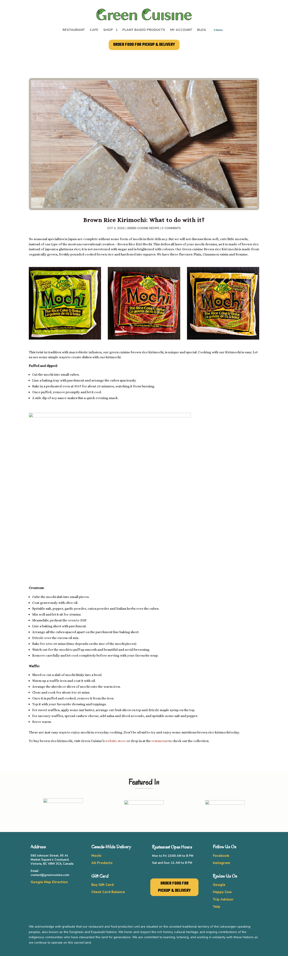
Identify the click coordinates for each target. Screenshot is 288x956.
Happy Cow (222, 892)
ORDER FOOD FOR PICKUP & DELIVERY (144, 45)
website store (115, 741)
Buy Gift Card (102, 884)
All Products (101, 863)
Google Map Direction (49, 882)
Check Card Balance (108, 892)
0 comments (171, 228)
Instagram (221, 863)
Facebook (221, 855)
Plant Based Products (143, 30)
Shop (108, 30)
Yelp (216, 906)
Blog (201, 30)
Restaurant (74, 30)
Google (219, 884)
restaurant (159, 741)
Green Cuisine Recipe (143, 228)
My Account (181, 30)
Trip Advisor (223, 899)
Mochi (96, 855)
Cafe (94, 30)
